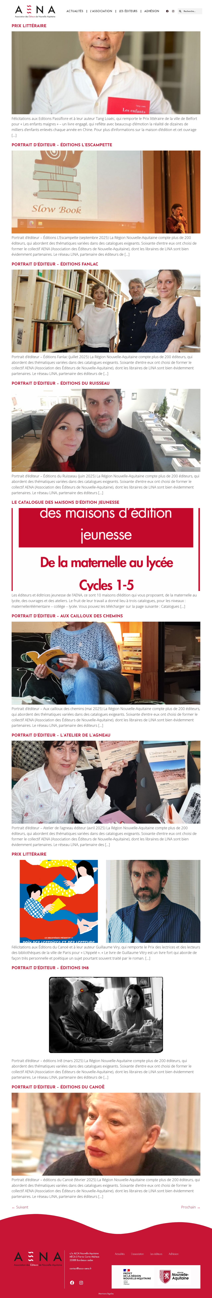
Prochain (190, 1207)
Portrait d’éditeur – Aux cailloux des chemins (67, 616)
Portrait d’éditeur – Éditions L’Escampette (62, 145)
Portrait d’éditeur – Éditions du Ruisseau (61, 384)
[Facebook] (167, 11)
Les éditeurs (128, 11)
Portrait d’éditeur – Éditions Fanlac (55, 264)
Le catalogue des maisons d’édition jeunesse (65, 503)
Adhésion (151, 11)
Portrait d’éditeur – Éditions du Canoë (58, 1087)
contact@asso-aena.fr (80, 1268)
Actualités (75, 11)
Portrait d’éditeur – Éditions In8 (50, 968)
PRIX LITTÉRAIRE (29, 26)
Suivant (20, 1207)
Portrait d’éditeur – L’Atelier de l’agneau (61, 736)
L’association (101, 11)
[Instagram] (173, 11)
